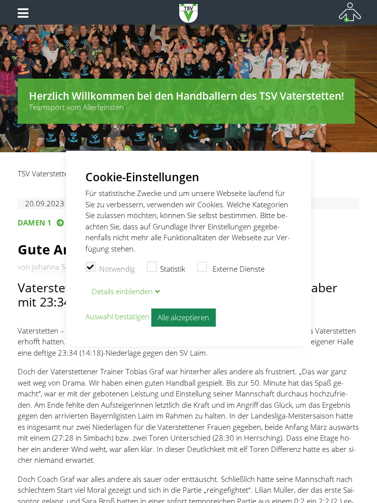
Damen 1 (35, 222)
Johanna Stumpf (58, 267)
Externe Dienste (238, 269)
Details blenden (122, 291)
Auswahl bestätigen (117, 317)
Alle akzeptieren (183, 317)
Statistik (172, 269)
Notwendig (117, 269)
